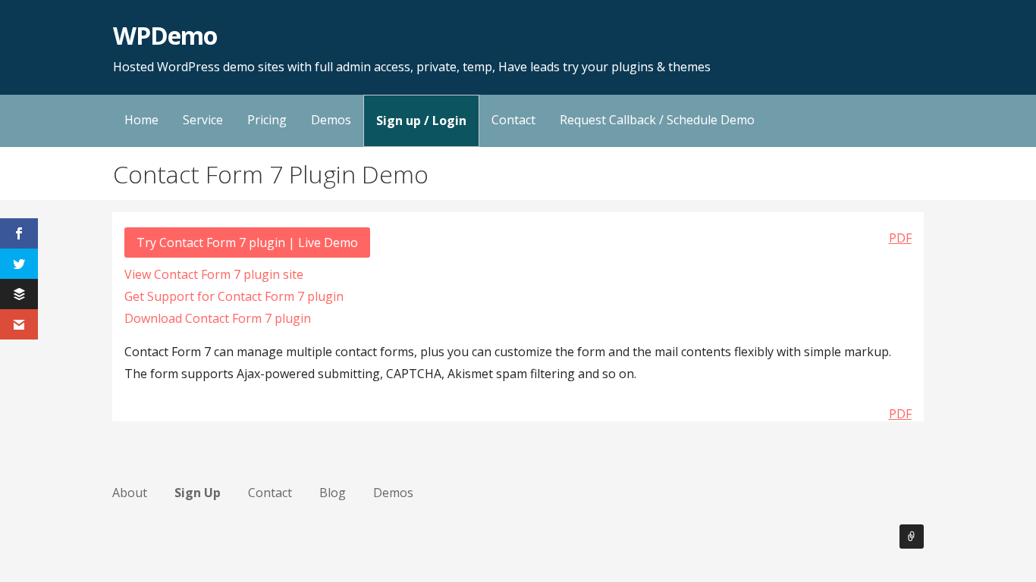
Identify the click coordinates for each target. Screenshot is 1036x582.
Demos (331, 119)
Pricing (267, 119)
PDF (900, 238)
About (129, 492)
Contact (513, 119)
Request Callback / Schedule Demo (657, 119)
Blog (332, 492)
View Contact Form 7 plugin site (213, 274)
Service (203, 119)
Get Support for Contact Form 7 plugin (234, 296)
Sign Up (197, 492)
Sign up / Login (421, 120)
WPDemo (165, 35)
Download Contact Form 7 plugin (217, 318)
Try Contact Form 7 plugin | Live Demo (247, 242)
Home (141, 119)
